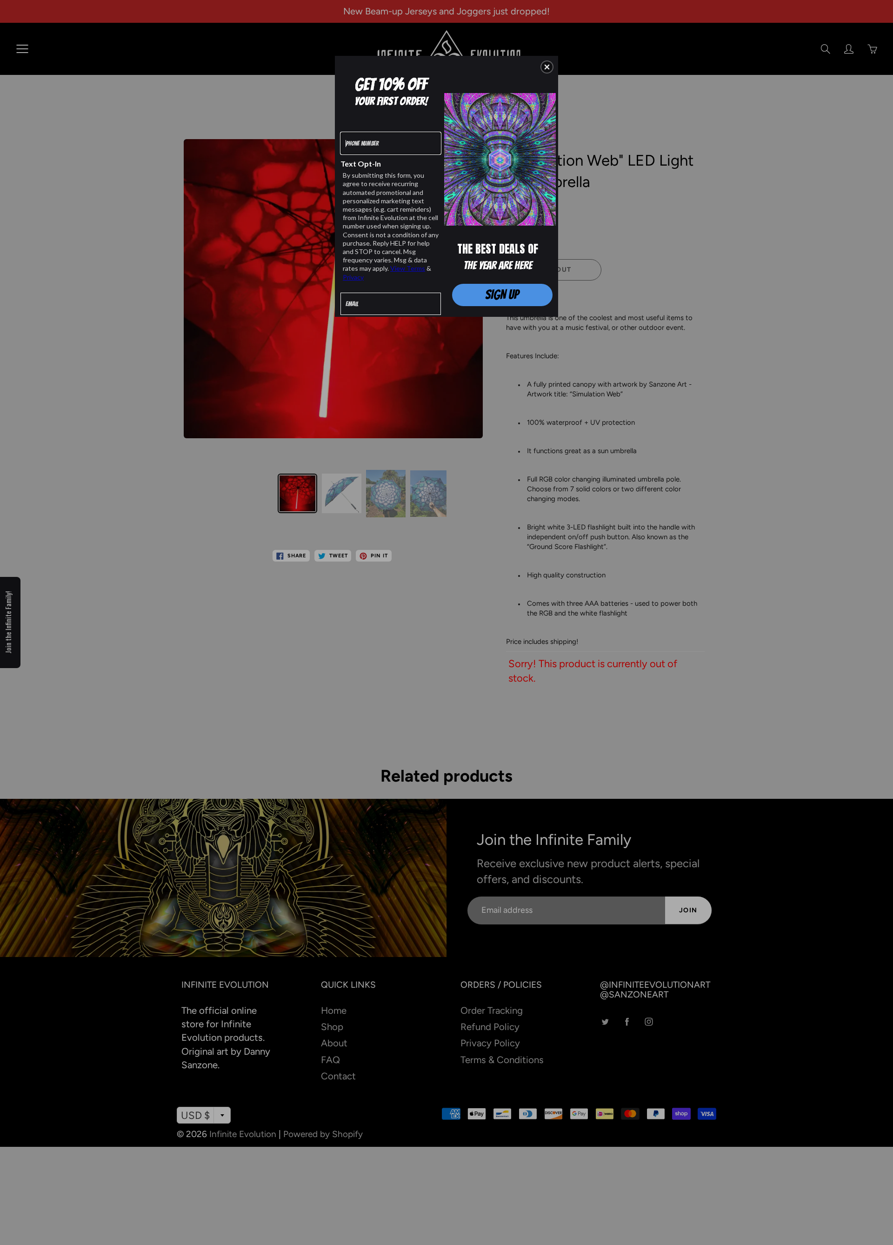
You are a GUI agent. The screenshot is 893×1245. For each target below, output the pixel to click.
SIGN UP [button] (502, 294)
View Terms (407, 268)
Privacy (353, 277)
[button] (547, 67)
